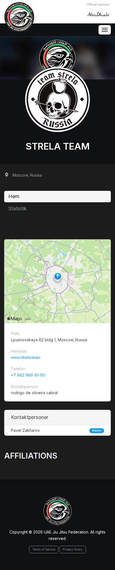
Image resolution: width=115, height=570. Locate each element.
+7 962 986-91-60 (28, 375)
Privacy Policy (73, 549)
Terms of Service (43, 549)
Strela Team (58, 146)
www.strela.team (25, 357)
